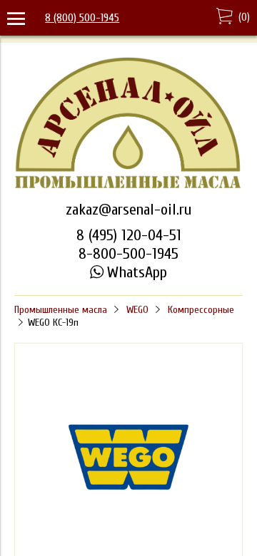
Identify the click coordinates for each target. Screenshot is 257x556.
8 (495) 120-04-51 (128, 235)
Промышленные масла (60, 310)
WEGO (137, 310)
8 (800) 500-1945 (82, 17)
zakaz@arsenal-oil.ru (128, 209)
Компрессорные (201, 310)
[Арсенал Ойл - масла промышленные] (128, 186)
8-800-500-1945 (128, 253)
